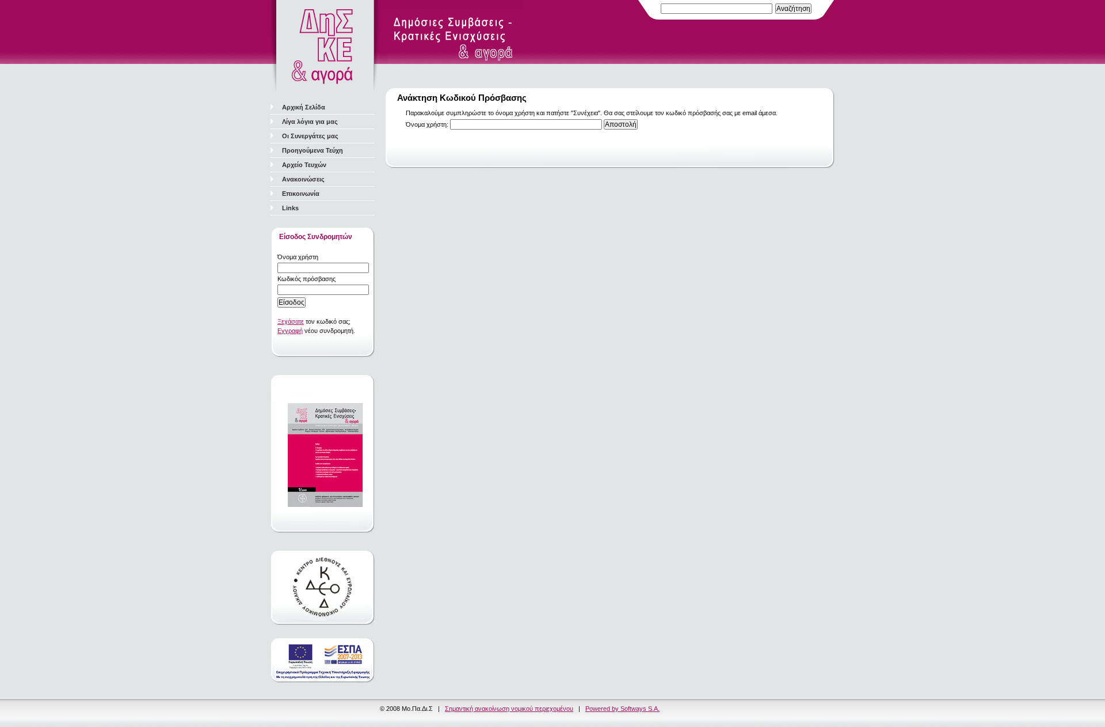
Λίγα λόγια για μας (310, 121)
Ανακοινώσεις (303, 179)
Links (290, 208)
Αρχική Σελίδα (303, 107)
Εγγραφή (290, 330)
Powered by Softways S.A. (622, 708)
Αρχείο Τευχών (304, 164)
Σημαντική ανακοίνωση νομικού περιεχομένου (509, 708)
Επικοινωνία (300, 193)
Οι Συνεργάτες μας (310, 135)
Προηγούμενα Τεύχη (312, 150)
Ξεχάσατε (290, 321)
